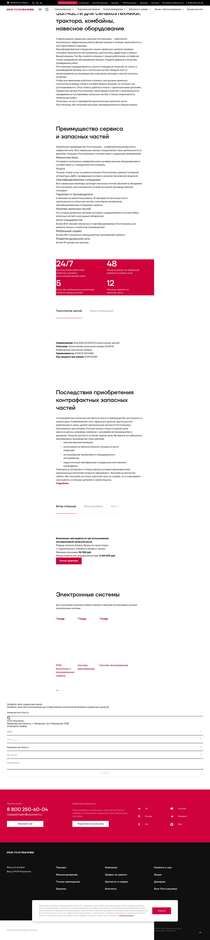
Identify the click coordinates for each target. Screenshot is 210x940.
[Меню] (40, 9)
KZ (41, 3)
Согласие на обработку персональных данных (124, 933)
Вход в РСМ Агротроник (19, 871)
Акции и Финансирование (168, 9)
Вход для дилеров (16, 867)
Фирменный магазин (67, 3)
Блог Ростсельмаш (100, 3)
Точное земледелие (113, 9)
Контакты (155, 3)
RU (33, 3)
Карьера (115, 3)
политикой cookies (126, 915)
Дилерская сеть (195, 9)
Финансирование (67, 874)
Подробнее (62, 483)
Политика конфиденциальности (68, 928)
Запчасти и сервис (139, 9)
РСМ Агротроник (129, 3)
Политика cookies (112, 928)
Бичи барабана (93, 506)
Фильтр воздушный (101, 311)
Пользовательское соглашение (68, 933)
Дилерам (144, 3)
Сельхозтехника (63, 9)
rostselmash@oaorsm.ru (24, 815)
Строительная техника (88, 9)
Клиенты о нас (163, 867)
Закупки (61, 889)
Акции (158, 874)
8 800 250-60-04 (27, 809)
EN (37, 3)
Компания (111, 867)
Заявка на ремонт (116, 874)
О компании (84, 3)
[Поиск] (47, 9)
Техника (61, 867)
